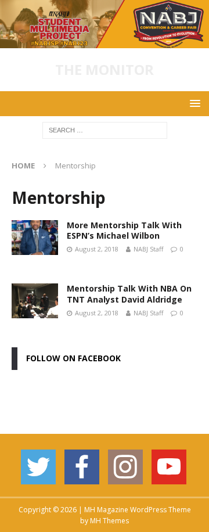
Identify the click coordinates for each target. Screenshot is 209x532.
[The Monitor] (104, 41)
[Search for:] (104, 129)
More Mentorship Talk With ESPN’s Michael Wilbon (124, 230)
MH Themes (109, 521)
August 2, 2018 (96, 249)
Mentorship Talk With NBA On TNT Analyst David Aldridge (129, 293)
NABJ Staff (148, 249)
